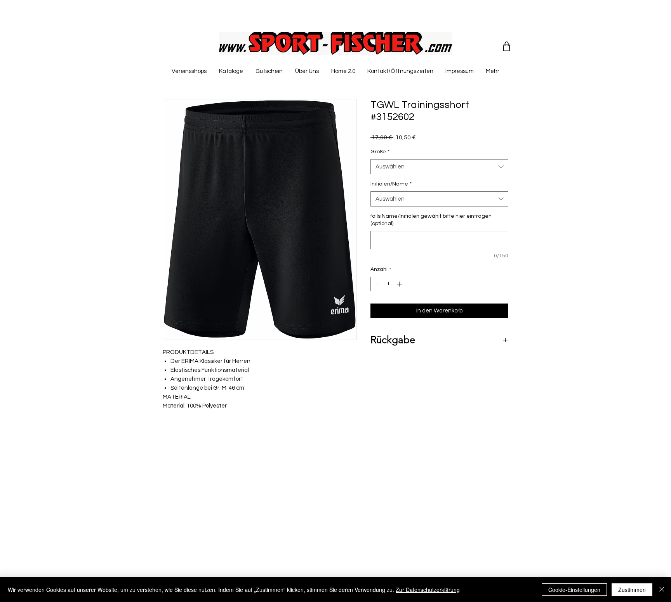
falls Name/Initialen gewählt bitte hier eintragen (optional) (431, 220)
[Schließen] (661, 589)
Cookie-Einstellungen (574, 589)
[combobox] (439, 166)
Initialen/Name (391, 184)
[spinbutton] (388, 284)
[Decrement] (376, 284)
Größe (379, 151)
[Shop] (506, 46)
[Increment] (400, 284)
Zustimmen (632, 589)
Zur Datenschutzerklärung (428, 589)
